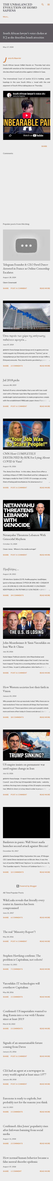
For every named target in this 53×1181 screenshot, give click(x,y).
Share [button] (44, 146)
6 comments (17, 917)
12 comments (17, 872)
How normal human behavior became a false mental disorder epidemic (25, 1160)
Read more (45, 288)
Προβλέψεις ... (11, 569)
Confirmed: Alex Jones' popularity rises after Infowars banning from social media (25, 1130)
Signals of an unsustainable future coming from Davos (23, 1045)
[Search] (42, 4)
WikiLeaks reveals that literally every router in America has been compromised (23, 904)
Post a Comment (19, 288)
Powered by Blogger (28, 886)
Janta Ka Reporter (14, 58)
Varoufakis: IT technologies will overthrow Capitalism (21, 985)
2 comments (17, 366)
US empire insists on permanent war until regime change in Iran (24, 766)
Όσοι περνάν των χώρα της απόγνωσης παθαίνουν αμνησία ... (24, 337)
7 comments (17, 969)
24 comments (17, 595)
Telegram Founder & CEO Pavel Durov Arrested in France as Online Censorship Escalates (26, 268)
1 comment (16, 1171)
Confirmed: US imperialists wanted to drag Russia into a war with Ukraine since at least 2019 (25, 1015)
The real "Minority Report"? (19, 932)
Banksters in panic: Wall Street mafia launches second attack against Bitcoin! (25, 844)
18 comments (17, 717)
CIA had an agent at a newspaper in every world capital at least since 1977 (24, 1072)
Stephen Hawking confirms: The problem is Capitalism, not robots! (23, 957)
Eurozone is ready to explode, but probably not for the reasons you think (25, 1100)
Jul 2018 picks (11, 380)
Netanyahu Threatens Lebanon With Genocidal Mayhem (24, 537)
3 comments (17, 1028)
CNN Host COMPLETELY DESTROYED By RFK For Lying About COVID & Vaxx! (26, 457)
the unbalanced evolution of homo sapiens (20, 7)
